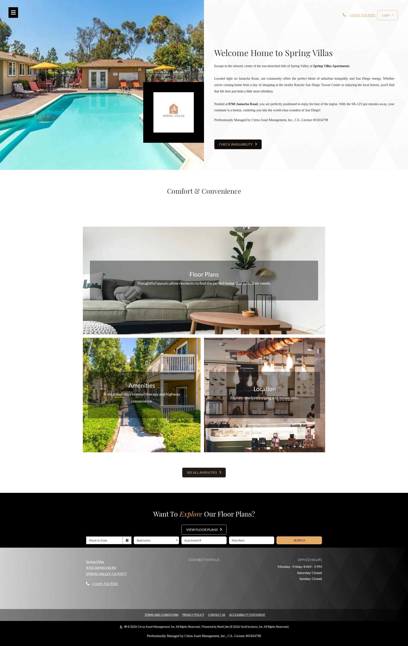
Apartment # (192, 540)
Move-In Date (98, 540)
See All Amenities (202, 472)
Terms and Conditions (161, 614)
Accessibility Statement (247, 614)
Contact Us (216, 614)
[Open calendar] (127, 540)
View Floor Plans (202, 529)
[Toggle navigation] (13, 12)
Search (299, 540)
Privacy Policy (193, 614)
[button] (387, 15)
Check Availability (236, 144)
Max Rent (238, 540)
